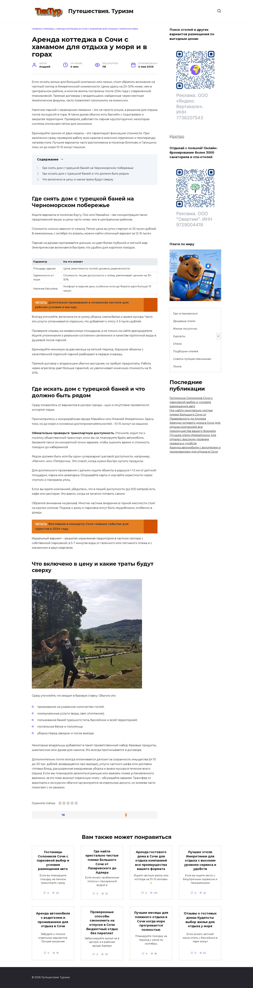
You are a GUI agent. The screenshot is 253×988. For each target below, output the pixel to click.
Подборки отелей (185, 351)
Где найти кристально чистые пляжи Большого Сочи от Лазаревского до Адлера (191, 414)
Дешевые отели (184, 321)
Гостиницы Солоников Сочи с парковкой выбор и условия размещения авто (191, 402)
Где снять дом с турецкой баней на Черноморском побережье (87, 168)
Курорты (179, 336)
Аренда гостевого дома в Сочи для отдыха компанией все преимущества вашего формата (195, 427)
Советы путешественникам (192, 358)
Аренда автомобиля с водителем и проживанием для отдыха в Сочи (53, 920)
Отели (177, 343)
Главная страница (43, 29)
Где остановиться (185, 313)
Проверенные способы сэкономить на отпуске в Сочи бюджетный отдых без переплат (102, 922)
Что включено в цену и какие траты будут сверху (77, 179)
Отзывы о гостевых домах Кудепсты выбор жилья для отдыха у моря (200, 920)
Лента (177, 366)
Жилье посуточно (185, 328)
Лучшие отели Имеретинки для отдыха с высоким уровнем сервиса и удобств (193, 439)
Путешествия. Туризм (100, 11)
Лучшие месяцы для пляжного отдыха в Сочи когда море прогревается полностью (151, 921)
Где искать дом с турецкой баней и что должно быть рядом (85, 173)
